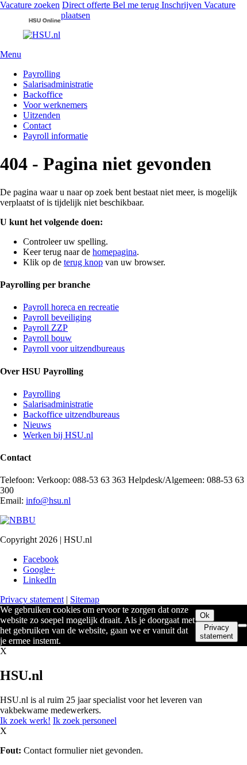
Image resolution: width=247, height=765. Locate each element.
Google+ (39, 569)
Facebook (41, 559)
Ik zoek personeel (85, 720)
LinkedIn (39, 580)
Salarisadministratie (58, 84)
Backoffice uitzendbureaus (71, 414)
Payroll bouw (47, 338)
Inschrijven (182, 5)
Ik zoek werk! (25, 720)
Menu (10, 54)
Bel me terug (137, 5)
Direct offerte (87, 5)
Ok (205, 615)
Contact (37, 125)
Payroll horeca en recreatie (71, 307)
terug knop (83, 262)
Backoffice (43, 94)
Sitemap (84, 599)
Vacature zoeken (30, 5)
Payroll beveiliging (57, 317)
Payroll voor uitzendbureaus (74, 348)
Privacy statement (32, 599)
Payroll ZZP (45, 328)
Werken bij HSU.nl (58, 435)
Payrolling (41, 74)
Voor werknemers (55, 105)
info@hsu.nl (48, 500)
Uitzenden (41, 115)
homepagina (114, 252)
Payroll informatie (55, 136)
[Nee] (242, 625)
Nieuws (37, 425)
